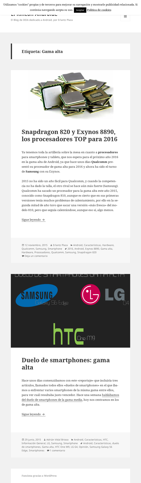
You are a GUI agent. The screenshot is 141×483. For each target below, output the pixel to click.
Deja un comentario (36, 255)
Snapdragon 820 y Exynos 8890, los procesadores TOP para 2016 (69, 135)
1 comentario (57, 450)
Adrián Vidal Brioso (57, 439)
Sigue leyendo (34, 220)
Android (78, 245)
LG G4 (74, 446)
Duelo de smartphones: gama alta (66, 363)
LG (48, 443)
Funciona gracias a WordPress (39, 475)
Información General (34, 443)
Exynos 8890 (92, 248)
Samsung (41, 248)
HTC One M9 (62, 446)
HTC (105, 439)
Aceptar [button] (80, 10)
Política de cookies (99, 10)
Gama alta (106, 248)
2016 (70, 248)
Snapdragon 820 (86, 252)
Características (92, 245)
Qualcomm (28, 248)
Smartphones (36, 450)
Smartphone (55, 248)
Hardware (108, 245)
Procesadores (42, 252)
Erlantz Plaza (60, 245)
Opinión (83, 446)
